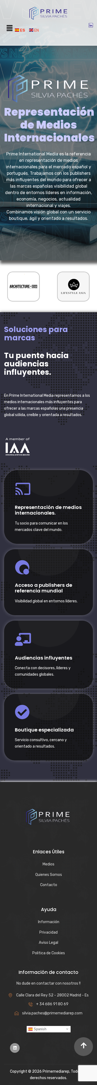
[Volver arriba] (83, 1046)
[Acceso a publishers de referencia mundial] (22, 567)
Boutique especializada (44, 729)
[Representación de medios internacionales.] (23, 489)
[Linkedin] (91, 25)
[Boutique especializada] (22, 712)
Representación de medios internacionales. (48, 510)
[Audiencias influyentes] (23, 639)
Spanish (39, 1029)
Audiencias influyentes (43, 657)
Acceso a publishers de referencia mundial (43, 588)
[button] (9, 28)
